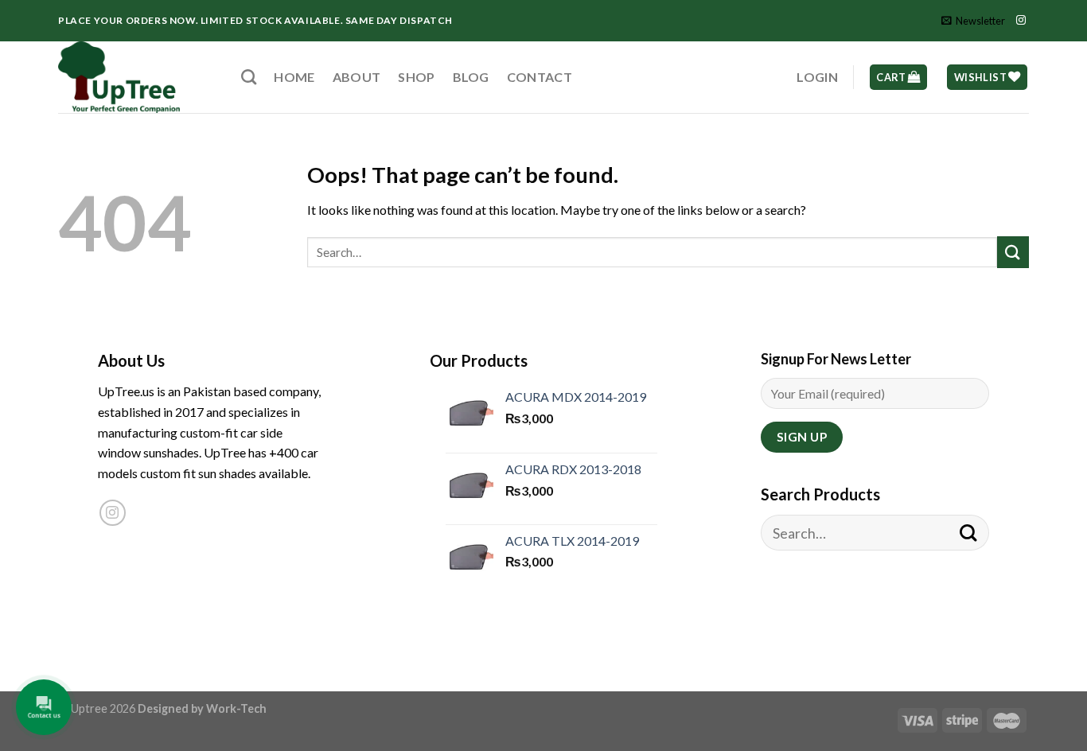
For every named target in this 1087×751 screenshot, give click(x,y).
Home (294, 76)
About (357, 76)
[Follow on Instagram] (1021, 20)
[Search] (248, 77)
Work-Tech (236, 708)
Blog (471, 76)
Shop (416, 76)
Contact (539, 76)
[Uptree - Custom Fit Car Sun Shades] (137, 77)
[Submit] (1013, 251)
